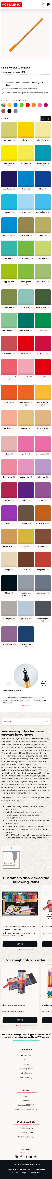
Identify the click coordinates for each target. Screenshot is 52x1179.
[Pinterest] (35, 1156)
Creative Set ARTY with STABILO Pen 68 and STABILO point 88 (18, 928)
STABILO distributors (26, 1137)
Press (26, 1060)
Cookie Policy (39, 1169)
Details (20, 944)
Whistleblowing (26, 1077)
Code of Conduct (26, 1073)
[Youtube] (31, 1156)
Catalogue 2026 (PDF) (26, 1105)
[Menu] (48, 4)
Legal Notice (12, 1169)
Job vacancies (26, 1055)
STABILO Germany (26, 1128)
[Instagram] (16, 1156)
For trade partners (26, 1068)
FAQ (26, 1096)
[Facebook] (21, 1156)
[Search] (43, 4)
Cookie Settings (19, 1173)
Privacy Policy (25, 1169)
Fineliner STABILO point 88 (13, 1005)
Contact (26, 1100)
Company (26, 1064)
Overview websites (26, 1132)
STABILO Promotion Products (26, 1109)
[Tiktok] (25, 1156)
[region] (26, 34)
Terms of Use (34, 1173)
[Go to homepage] (14, 4)
